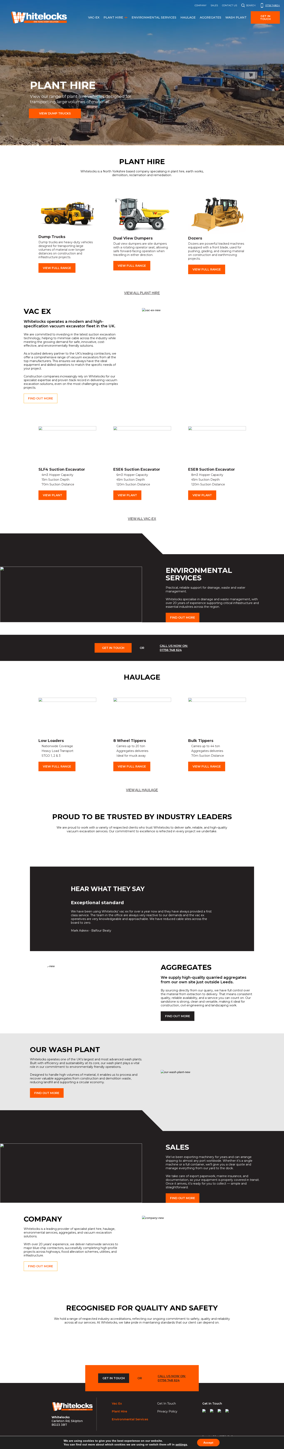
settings (181, 1444)
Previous (29, 234)
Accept (208, 1442)
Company (200, 5)
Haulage (188, 17)
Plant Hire (113, 17)
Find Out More (40, 398)
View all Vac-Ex (142, 519)
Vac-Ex (93, 17)
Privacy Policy (167, 1411)
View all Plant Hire (142, 293)
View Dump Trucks (55, 113)
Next (254, 234)
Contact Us (229, 5)
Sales (214, 5)
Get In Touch (113, 648)
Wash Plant (236, 17)
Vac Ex (117, 1403)
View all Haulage (142, 790)
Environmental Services (154, 17)
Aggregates (210, 17)
